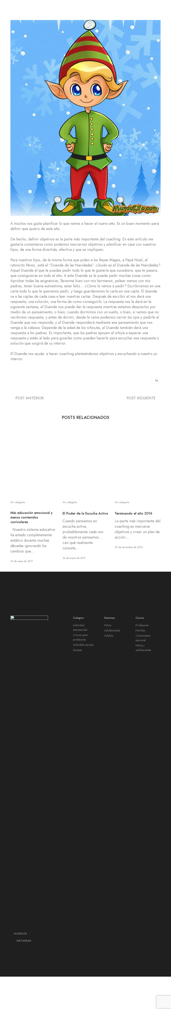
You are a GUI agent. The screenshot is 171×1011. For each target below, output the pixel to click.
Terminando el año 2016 (133, 513)
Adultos (108, 636)
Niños (107, 625)
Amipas (77, 650)
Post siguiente (141, 398)
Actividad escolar (83, 645)
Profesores (142, 625)
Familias (140, 630)
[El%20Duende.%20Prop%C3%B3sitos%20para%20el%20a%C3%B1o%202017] (128, 380)
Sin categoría (17, 502)
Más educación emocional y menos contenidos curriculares (31, 517)
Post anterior (29, 398)
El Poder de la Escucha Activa (85, 513)
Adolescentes (112, 630)
